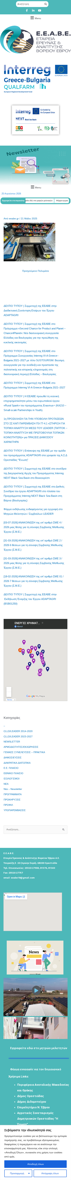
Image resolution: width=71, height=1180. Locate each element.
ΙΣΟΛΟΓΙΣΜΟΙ (11, 778)
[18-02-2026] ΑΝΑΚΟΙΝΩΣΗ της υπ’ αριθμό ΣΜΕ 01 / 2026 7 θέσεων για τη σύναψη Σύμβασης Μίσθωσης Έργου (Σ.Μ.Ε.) (33, 581)
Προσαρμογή (17, 1173)
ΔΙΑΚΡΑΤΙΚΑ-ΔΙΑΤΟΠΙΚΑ (17, 763)
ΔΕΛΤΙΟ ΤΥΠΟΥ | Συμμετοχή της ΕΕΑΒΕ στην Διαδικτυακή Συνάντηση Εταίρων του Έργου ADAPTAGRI (30, 310)
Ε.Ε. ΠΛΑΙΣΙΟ (11, 768)
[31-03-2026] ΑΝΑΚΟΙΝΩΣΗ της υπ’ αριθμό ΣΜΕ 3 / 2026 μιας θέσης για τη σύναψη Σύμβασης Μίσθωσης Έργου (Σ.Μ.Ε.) (34, 563)
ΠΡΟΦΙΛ (8, 805)
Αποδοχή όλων (35, 1164)
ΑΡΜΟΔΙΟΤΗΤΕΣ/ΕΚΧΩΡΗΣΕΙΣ (21, 747)
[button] (35, 18)
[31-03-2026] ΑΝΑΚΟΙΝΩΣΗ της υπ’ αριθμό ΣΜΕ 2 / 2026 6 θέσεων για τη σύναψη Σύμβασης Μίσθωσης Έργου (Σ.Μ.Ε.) (33, 545)
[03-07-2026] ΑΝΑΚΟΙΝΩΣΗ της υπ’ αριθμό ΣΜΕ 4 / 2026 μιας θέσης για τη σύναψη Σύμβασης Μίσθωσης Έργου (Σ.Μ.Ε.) (34, 527)
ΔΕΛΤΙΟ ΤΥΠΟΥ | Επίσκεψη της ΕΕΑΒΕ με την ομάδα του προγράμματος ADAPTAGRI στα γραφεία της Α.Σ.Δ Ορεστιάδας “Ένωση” (35, 455)
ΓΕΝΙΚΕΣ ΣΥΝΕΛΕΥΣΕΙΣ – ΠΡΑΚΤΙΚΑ (24, 752)
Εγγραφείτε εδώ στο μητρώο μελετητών (28, 201)
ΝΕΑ (6, 784)
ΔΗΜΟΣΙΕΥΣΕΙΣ (13, 757)
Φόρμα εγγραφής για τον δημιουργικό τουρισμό (35, 1065)
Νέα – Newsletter (13, 789)
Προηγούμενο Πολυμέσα (35, 271)
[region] (35, 1152)
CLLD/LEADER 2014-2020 (18, 731)
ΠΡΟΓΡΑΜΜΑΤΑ (13, 794)
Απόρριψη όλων (50, 1173)
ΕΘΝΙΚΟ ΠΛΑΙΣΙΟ (13, 773)
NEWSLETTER (12, 741)
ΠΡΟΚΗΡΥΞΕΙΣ (12, 799)
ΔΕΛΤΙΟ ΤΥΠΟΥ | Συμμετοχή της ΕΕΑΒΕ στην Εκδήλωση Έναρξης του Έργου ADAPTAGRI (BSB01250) (30, 599)
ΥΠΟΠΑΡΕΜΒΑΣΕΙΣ (15, 810)
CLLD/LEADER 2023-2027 (18, 736)
